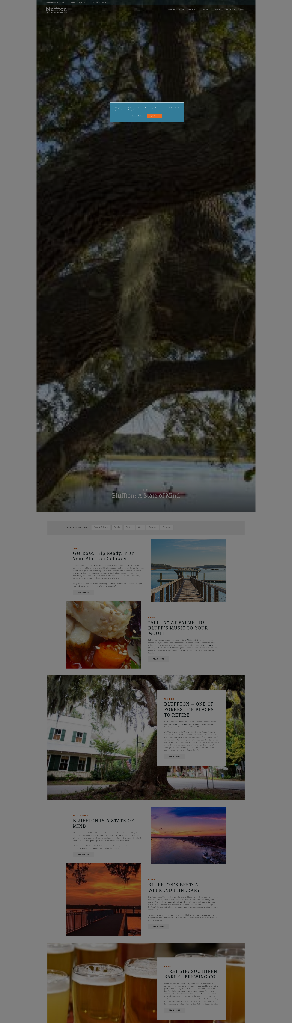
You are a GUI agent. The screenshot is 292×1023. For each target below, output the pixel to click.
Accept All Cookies (154, 116)
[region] (147, 112)
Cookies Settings (137, 116)
